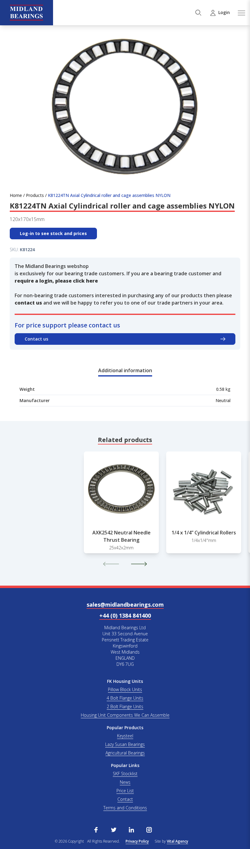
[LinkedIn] (131, 829)
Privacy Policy (137, 841)
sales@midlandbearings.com (125, 604)
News (125, 782)
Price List (125, 791)
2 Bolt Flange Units (125, 706)
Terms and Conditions (125, 808)
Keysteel (125, 736)
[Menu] (241, 12)
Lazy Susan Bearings (125, 744)
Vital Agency (177, 841)
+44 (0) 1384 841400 (125, 615)
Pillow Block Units (125, 689)
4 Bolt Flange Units (125, 698)
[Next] (139, 564)
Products (35, 195)
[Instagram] (149, 829)
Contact (125, 799)
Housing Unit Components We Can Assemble (125, 715)
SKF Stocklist (125, 773)
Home (16, 195)
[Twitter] (113, 829)
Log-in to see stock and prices (53, 233)
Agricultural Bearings (125, 753)
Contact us (36, 339)
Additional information (125, 370)
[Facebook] (96, 829)
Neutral (223, 400)
